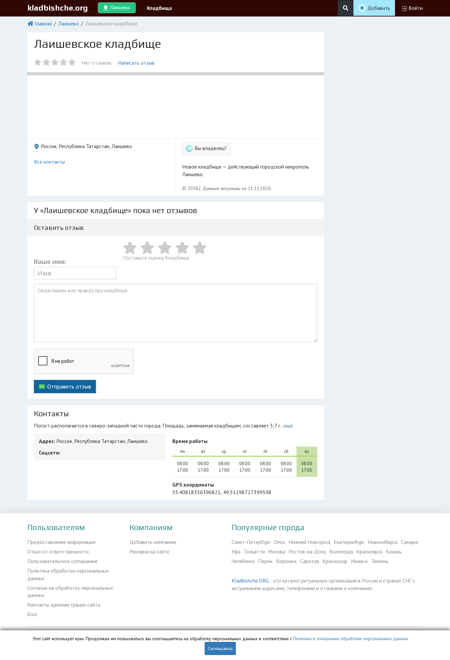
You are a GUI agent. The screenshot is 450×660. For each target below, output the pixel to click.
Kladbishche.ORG (250, 580)
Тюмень (379, 561)
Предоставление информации (61, 542)
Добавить (378, 8)
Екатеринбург (349, 542)
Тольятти (254, 551)
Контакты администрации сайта (63, 604)
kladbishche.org (57, 7)
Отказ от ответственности (58, 551)
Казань (394, 551)
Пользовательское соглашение (62, 561)
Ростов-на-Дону (307, 551)
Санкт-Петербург (251, 542)
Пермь (265, 561)
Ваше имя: (50, 261)
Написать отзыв (136, 62)
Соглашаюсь (220, 648)
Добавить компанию (152, 542)
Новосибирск (383, 542)
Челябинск (243, 561)
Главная (43, 23)
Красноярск (369, 551)
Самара (409, 542)
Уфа (236, 551)
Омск (279, 542)
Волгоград (341, 551)
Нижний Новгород (309, 542)
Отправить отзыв (69, 386)
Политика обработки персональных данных (68, 574)
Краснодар (335, 561)
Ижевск (359, 561)
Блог (32, 614)
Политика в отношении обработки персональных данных (350, 639)
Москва (276, 551)
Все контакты (49, 161)
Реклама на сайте (149, 551)
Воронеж (286, 561)
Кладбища (159, 8)
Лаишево (68, 23)
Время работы (190, 441)
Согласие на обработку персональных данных (70, 591)
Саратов (309, 561)
